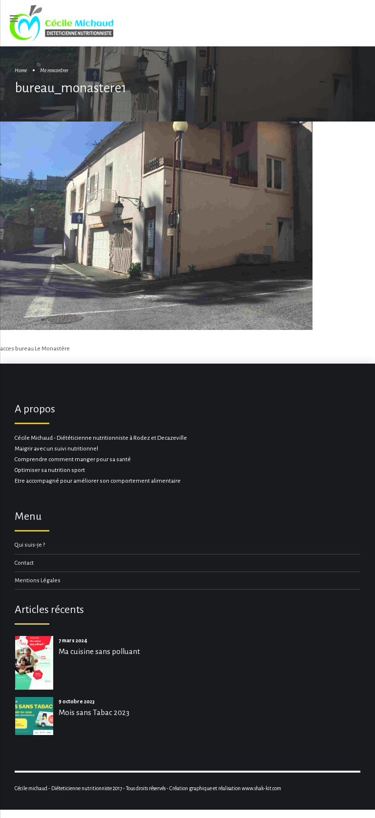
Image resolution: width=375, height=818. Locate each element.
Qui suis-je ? (30, 545)
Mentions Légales (38, 580)
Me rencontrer (54, 70)
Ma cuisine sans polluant (99, 651)
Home (21, 70)
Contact (24, 563)
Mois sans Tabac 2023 (94, 712)
